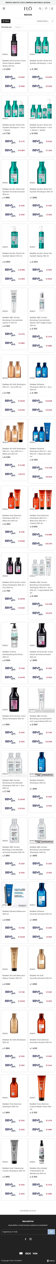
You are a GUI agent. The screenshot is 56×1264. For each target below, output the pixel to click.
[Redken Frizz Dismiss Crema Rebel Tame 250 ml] (42, 1087)
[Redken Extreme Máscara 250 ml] (14, 895)
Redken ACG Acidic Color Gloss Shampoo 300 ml (14, 717)
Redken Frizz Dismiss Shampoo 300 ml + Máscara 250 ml (12, 518)
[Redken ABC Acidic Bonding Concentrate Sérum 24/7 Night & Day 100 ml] (42, 301)
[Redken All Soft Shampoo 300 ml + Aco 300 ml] (14, 368)
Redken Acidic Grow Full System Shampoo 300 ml (41, 190)
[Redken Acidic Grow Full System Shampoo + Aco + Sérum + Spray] (42, 108)
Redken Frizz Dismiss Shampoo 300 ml (12, 1105)
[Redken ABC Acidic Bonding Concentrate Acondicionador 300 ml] (14, 831)
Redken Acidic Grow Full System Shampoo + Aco (41, 61)
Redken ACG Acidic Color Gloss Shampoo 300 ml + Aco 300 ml (14, 585)
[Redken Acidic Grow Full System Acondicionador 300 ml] (14, 173)
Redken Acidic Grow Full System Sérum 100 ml (13, 254)
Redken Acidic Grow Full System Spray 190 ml (41, 254)
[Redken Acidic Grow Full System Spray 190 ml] (42, 237)
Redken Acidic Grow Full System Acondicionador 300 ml (14, 191)
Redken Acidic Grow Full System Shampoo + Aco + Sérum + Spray (41, 127)
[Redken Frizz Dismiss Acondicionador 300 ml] (42, 1023)
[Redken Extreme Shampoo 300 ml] (42, 764)
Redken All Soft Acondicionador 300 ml (41, 976)
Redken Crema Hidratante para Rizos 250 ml (13, 654)
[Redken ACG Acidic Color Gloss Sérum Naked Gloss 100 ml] (14, 44)
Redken (18, 27)
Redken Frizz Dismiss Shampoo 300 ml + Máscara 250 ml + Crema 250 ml (39, 519)
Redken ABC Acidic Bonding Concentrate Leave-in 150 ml (12, 320)
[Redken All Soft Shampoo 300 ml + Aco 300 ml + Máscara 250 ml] (14, 432)
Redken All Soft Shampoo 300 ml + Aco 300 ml (14, 385)
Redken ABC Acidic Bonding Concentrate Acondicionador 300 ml (13, 849)
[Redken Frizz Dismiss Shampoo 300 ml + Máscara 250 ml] (14, 499)
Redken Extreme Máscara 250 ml (14, 912)
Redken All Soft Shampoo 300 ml (14, 1041)
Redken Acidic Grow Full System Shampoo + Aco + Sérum (14, 127)
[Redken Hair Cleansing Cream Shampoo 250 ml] (14, 1152)
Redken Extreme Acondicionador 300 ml (41, 912)
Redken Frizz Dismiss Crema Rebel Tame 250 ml (40, 1106)
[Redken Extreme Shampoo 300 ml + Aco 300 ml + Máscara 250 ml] (42, 432)
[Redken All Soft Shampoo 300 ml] (14, 1023)
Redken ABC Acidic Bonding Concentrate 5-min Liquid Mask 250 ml (41, 718)
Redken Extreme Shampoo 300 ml (38, 781)
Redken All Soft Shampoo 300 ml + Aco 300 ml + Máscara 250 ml (14, 451)
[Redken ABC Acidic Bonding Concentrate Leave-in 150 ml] (14, 301)
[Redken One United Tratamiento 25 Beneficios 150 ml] (42, 1152)
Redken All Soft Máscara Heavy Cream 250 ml (14, 976)
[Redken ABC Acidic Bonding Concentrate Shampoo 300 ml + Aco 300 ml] (14, 764)
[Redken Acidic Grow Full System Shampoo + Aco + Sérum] (14, 108)
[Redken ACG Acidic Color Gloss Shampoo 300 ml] (14, 700)
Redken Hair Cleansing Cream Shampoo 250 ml (14, 1169)
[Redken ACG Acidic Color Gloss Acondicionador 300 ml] (42, 635)
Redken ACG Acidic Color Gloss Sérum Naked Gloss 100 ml (14, 63)
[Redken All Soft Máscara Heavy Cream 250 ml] (14, 959)
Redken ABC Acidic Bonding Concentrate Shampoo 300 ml (40, 849)
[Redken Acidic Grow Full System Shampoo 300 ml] (42, 173)
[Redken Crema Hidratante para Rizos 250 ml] (14, 635)
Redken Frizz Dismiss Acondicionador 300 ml (41, 1041)
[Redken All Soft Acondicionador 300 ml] (42, 959)
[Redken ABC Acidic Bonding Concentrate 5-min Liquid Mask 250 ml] (42, 700)
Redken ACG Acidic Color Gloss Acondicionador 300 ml (41, 654)
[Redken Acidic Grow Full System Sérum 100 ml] (14, 237)
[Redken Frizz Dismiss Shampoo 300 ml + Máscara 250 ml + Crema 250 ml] (42, 499)
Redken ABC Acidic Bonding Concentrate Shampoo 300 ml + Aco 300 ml (13, 784)
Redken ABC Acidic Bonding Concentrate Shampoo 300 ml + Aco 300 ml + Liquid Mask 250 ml (41, 587)
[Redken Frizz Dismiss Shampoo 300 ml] (14, 1087)
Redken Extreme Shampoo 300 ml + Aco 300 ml (41, 387)
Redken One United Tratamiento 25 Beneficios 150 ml (38, 1171)
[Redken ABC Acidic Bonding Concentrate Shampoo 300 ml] (42, 831)
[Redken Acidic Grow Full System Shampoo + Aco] (42, 44)
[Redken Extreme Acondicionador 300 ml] (42, 895)
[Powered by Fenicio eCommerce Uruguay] (51, 1261)
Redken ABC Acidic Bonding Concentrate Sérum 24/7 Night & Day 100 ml (41, 321)
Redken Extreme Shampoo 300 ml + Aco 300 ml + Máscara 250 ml (41, 452)
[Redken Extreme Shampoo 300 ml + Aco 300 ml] (42, 368)
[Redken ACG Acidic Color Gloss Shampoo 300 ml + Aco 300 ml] (14, 566)
